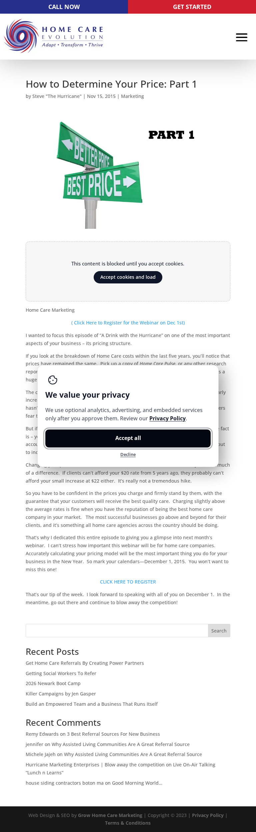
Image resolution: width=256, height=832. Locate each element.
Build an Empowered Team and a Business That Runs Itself (92, 704)
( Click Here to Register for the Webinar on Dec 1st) (128, 322)
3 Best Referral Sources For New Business (113, 734)
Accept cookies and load (128, 277)
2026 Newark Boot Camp (53, 683)
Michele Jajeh (41, 754)
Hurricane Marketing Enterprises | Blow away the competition (95, 764)
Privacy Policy (208, 815)
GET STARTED (192, 7)
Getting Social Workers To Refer (61, 673)
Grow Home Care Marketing (110, 815)
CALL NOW (64, 7)
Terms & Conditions (128, 823)
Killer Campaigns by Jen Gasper (61, 693)
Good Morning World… (137, 783)
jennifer (34, 744)
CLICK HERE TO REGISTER (128, 582)
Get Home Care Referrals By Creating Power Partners (85, 663)
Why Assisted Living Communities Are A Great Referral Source (121, 744)
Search (219, 630)
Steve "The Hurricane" (57, 96)
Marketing (132, 96)
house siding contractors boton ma (65, 783)
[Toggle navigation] (242, 37)
